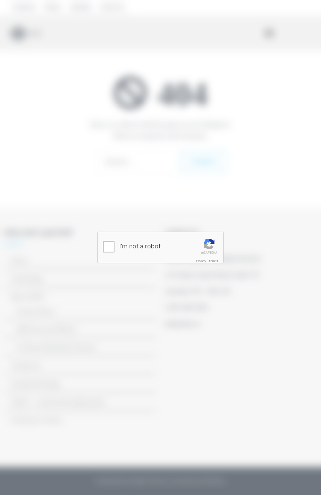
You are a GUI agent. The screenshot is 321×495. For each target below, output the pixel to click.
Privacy (201, 261)
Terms (213, 261)
